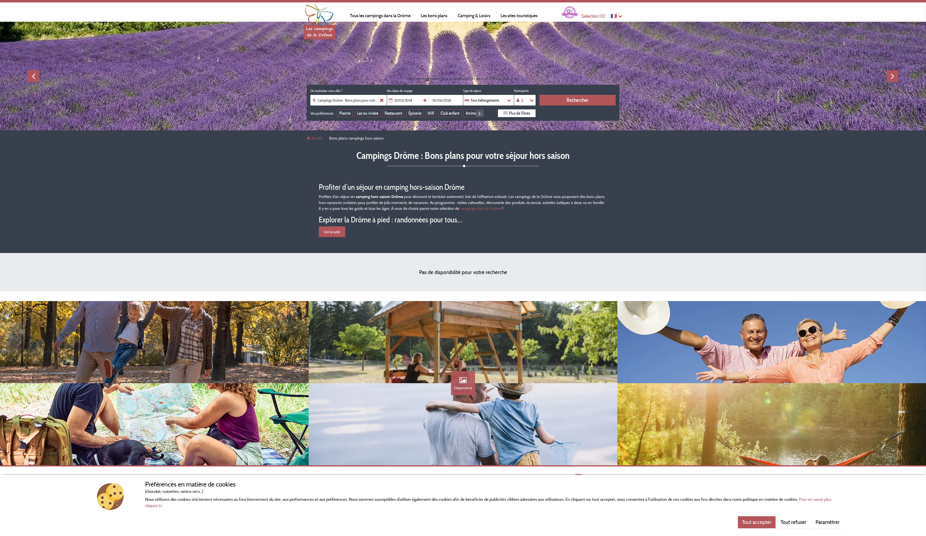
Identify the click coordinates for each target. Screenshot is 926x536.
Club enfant (450, 113)
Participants (521, 91)
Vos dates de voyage (399, 91)
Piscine (345, 113)
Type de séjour (472, 91)
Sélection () (593, 16)
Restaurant (393, 113)
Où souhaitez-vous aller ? (326, 91)
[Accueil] (319, 13)
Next (892, 76)
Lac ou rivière (367, 113)
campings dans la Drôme (480, 208)
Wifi (431, 113)
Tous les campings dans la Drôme (380, 15)
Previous (33, 76)
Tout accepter (756, 522)
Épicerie (415, 113)
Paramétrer (828, 522)
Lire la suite (332, 231)
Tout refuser (793, 522)
